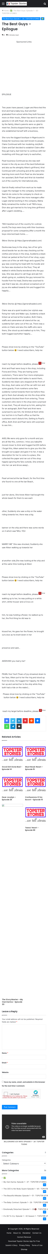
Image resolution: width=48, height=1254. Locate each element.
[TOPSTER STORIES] (16, 4)
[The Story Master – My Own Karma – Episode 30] (12, 900)
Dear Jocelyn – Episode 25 (9, 798)
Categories (6, 1160)
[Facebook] (6, 720)
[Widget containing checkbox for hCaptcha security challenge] (21, 1094)
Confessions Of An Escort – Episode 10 (34, 798)
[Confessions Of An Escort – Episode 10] (35, 784)
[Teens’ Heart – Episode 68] (35, 814)
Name (5, 1053)
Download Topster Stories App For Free (24, 1241)
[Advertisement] (24, 67)
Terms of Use (37, 1245)
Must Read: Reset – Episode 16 (34, 768)
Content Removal (24, 1237)
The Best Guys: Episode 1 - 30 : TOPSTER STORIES (21, 19)
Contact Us (36, 1233)
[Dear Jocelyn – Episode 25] (12, 784)
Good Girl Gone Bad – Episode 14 (12, 768)
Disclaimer (27, 1233)
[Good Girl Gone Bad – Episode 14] (12, 753)
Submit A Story (11, 1245)
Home (6, 11)
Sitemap (24, 1249)
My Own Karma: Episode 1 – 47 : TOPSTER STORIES (24, 1182)
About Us (17, 1233)
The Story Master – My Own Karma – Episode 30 (12, 1002)
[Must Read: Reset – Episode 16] (35, 753)
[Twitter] (12, 720)
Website (5, 1072)
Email (5, 1063)
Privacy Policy (24, 1245)
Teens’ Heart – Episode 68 (32, 828)
